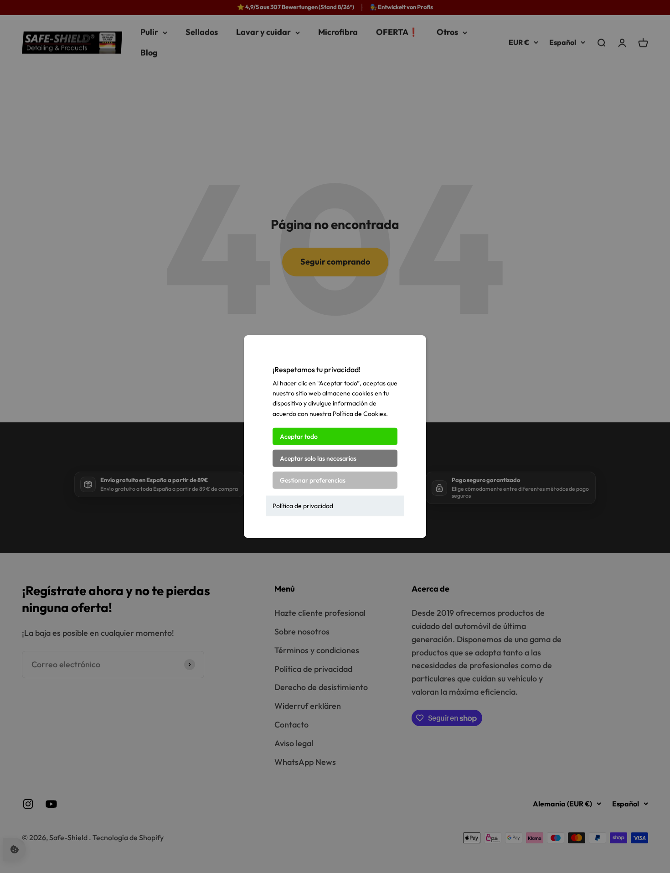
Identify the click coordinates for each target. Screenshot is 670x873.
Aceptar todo (299, 436)
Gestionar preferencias (312, 480)
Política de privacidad (303, 506)
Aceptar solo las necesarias (318, 458)
